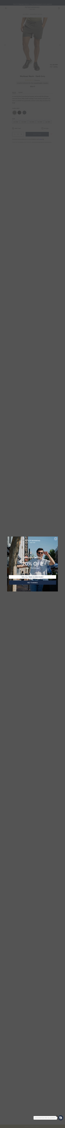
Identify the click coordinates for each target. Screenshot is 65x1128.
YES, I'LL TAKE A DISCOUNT (32, 577)
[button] (60, 1117)
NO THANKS (32, 583)
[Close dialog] (55, 538)
